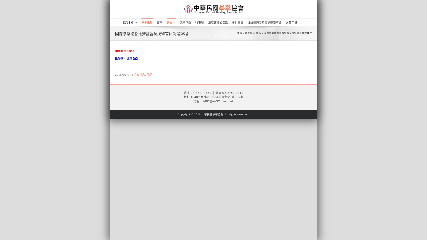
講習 (150, 75)
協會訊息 (139, 75)
